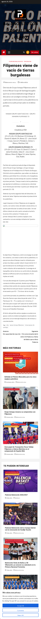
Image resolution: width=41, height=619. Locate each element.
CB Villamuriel (18, 358)
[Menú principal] (9, 52)
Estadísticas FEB (20, 130)
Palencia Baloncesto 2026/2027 (16, 495)
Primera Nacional (21, 542)
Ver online (34, 52)
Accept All (20, 606)
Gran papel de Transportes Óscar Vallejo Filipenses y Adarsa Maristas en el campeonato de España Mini (18, 449)
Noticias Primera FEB (11, 472)
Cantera (7, 424)
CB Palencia (8, 358)
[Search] (24, 52)
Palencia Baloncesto (11, 362)
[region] (20, 604)
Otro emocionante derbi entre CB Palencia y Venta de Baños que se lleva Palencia (29, 336)
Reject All (20, 615)
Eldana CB (27, 358)
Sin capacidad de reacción (11, 332)
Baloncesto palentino (12, 354)
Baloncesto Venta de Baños (14, 356)
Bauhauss (17, 498)
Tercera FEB (27, 61)
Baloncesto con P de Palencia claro (20, 30)
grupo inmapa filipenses (17, 325)
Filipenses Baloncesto (16, 61)
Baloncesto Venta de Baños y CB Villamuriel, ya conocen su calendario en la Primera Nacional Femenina (20, 565)
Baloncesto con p (10, 82)
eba (7, 325)
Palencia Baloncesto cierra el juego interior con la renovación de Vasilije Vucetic (20, 529)
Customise (20, 610)
